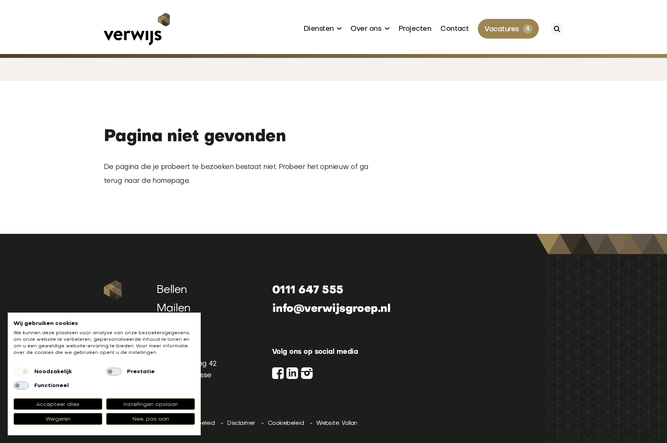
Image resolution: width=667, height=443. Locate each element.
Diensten (319, 28)
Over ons (366, 28)
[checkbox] (21, 371)
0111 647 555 (308, 289)
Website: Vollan (336, 422)
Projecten (414, 28)
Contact (454, 28)
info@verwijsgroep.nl (331, 308)
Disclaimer (242, 422)
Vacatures (506, 29)
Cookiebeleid (287, 422)
